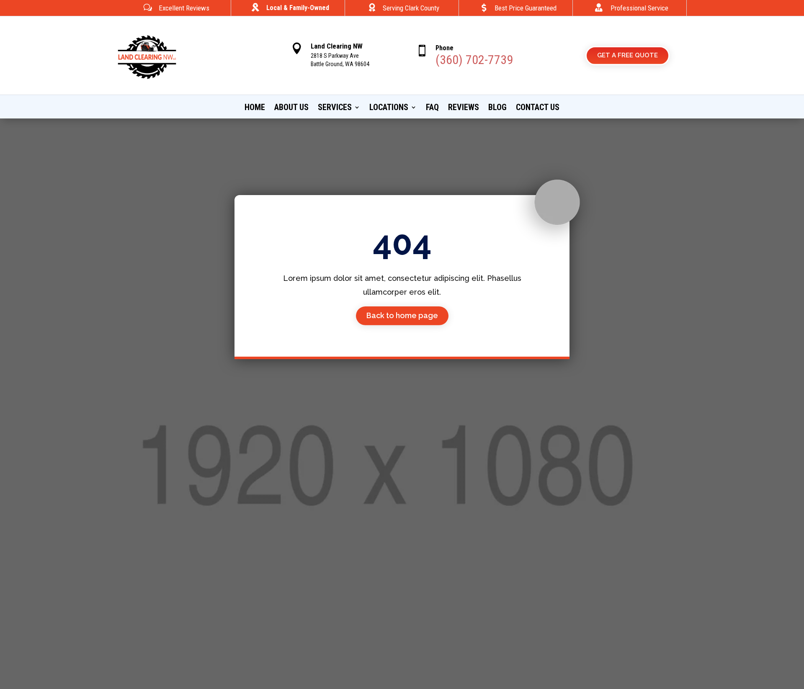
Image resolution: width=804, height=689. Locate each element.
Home (255, 108)
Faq (432, 108)
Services (335, 108)
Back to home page (402, 315)
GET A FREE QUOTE (627, 55)
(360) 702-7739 (474, 59)
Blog (497, 108)
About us (291, 108)
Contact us (537, 108)
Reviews (463, 108)
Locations (388, 108)
